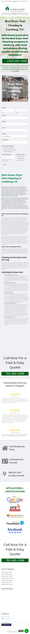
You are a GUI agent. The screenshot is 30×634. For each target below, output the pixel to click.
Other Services (8, 151)
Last (17, 112)
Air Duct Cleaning (9, 148)
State (4, 134)
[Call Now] (27, 631)
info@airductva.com (8, 618)
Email (4, 121)
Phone (4, 115)
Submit (4, 164)
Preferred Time (20, 154)
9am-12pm (21, 156)
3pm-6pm (21, 160)
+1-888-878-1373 (6, 616)
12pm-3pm (21, 158)
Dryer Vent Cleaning (10, 150)
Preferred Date (6, 154)
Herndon (15, 195)
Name (4, 108)
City (3, 128)
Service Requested (8, 146)
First (3, 112)
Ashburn (8, 195)
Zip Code (5, 140)
